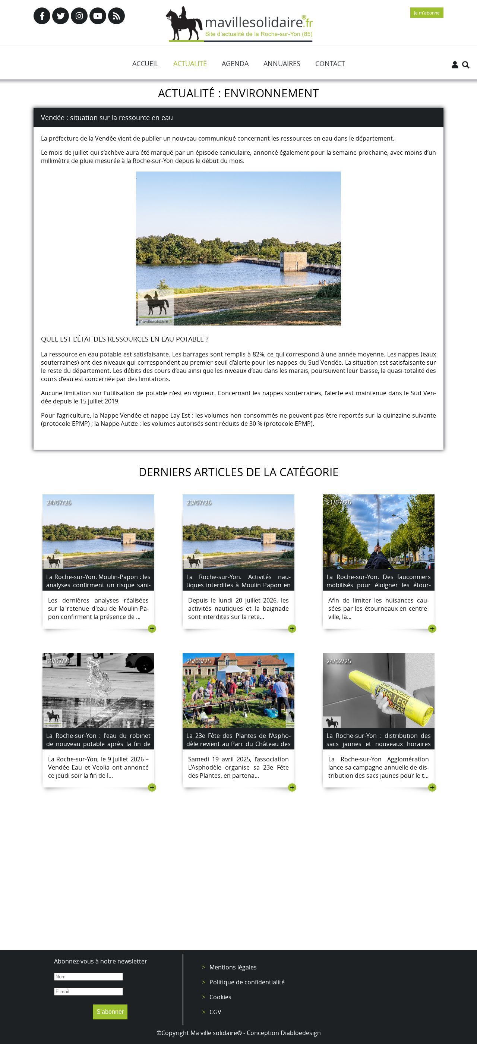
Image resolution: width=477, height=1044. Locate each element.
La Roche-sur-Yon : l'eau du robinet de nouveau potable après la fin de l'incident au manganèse (98, 744)
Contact (330, 63)
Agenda (235, 63)
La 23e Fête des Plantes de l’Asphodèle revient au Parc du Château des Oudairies (238, 744)
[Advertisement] (238, 883)
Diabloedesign (301, 1033)
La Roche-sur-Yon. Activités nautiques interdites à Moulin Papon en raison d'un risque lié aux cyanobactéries (238, 589)
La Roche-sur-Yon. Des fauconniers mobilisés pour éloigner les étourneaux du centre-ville (378, 585)
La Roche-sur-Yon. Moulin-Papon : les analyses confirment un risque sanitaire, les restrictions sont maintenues (98, 589)
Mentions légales (233, 967)
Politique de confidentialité (247, 982)
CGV (215, 1012)
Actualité (190, 63)
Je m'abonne (427, 13)
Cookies (220, 997)
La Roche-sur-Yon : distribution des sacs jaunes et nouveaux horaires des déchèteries (378, 744)
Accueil (145, 63)
